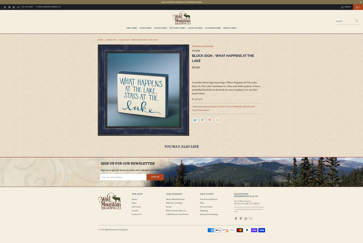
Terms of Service (257, 209)
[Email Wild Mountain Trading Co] (18, 7)
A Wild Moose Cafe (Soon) (177, 214)
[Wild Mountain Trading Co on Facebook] (5, 7)
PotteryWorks (177, 28)
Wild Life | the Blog (174, 203)
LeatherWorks (213, 28)
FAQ (202, 203)
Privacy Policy (206, 207)
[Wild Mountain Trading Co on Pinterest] (9, 7)
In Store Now (224, 106)
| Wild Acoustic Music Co (48, 7)
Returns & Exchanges (209, 214)
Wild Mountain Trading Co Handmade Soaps (181, 2)
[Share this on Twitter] (195, 120)
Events (169, 207)
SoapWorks (146, 28)
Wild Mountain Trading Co (116, 229)
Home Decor (203, 110)
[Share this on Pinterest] (210, 120)
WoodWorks (160, 28)
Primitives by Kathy (202, 46)
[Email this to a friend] (217, 120)
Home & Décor (210, 106)
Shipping (204, 210)
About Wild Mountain (175, 199)
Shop (134, 203)
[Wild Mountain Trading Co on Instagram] (13, 7)
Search (135, 210)
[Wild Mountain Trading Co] (181, 18)
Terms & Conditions (208, 199)
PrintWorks (230, 28)
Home (134, 199)
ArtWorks (132, 28)
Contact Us (137, 214)
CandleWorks (195, 28)
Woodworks (249, 106)
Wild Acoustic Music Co (176, 210)
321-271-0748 (27, 7)
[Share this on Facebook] (202, 120)
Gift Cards (136, 207)
